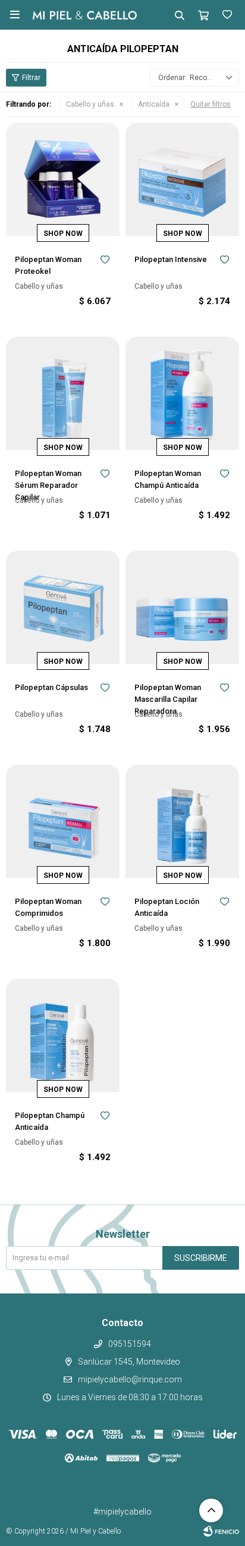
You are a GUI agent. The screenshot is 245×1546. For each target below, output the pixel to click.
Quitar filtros (210, 104)
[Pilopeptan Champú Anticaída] (63, 1035)
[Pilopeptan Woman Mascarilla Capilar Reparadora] (182, 607)
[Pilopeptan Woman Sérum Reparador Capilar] (63, 393)
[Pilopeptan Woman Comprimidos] (63, 821)
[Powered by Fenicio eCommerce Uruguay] (221, 1531)
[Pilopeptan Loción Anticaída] (182, 821)
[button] (179, 15)
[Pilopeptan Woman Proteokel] (63, 179)
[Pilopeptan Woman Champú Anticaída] (182, 393)
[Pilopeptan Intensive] (182, 179)
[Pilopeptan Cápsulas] (63, 607)
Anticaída (153, 104)
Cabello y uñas (90, 104)
